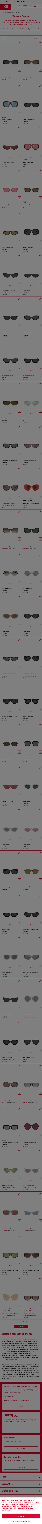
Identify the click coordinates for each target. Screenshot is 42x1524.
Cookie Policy (6, 1510)
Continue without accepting (21, 1521)
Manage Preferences (8, 1508)
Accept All (21, 1516)
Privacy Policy (26, 1508)
